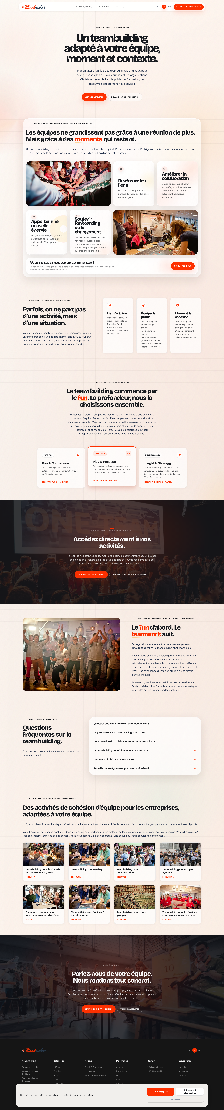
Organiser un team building (30, 1072)
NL (158, 7)
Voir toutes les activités (91, 574)
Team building (84, 7)
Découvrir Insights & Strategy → (159, 482)
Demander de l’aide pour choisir (129, 574)
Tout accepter (160, 1091)
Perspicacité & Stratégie (95, 1075)
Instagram (183, 1071)
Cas (118, 1079)
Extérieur (58, 1071)
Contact (121, 7)
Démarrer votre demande (188, 7)
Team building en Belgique (30, 1079)
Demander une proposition (125, 97)
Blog (118, 1075)
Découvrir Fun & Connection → (56, 482)
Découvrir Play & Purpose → (106, 480)
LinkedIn (182, 1067)
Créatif (57, 1079)
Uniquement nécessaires (189, 1092)
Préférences (175, 1100)
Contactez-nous (182, 266)
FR (164, 7)
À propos (104, 7)
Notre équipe (122, 1071)
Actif (56, 1075)
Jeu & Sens (90, 1071)
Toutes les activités (31, 1067)
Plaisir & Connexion (94, 1067)
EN (169, 7)
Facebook (183, 1075)
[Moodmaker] (34, 7)
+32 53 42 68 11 (154, 1071)
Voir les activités (94, 97)
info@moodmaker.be (156, 1067)
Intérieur (57, 1067)
